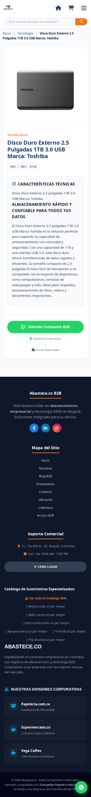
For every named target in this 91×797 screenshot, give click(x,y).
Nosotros (45, 468)
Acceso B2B (45, 515)
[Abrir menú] (84, 8)
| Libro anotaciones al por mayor (45, 623)
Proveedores (45, 484)
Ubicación (45, 500)
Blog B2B (45, 476)
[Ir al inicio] (58, 8)
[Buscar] (81, 21)
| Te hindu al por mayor (69, 631)
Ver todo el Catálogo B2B (47, 598)
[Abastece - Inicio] (8, 8)
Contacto (45, 492)
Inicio (7, 33)
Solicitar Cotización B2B (49, 326)
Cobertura (45, 507)
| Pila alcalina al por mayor (45, 640)
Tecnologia (25, 33)
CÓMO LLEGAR (47, 567)
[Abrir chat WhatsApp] (81, 787)
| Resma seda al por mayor (45, 606)
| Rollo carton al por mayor (45, 615)
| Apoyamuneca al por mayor (26, 631)
